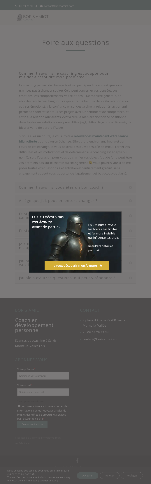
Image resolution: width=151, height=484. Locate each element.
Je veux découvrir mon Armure (75, 265)
